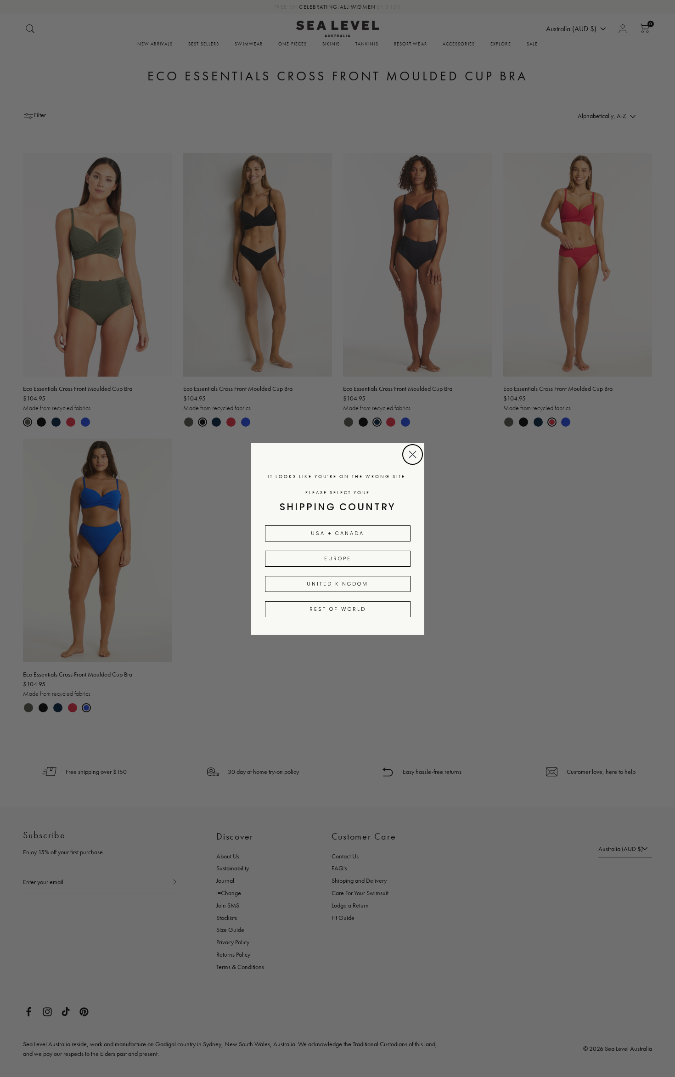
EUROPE (337, 558)
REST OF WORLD (337, 609)
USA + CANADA (337, 533)
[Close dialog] (413, 454)
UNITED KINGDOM (337, 583)
